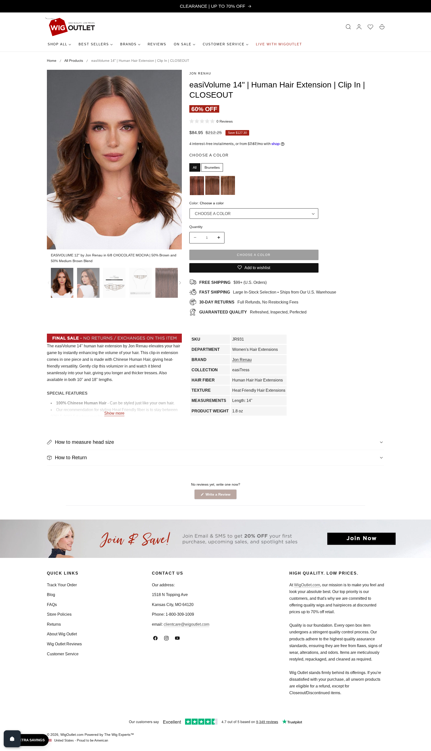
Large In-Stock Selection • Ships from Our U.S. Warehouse (267, 292)
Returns (54, 624)
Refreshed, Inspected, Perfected (253, 312)
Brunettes (212, 167)
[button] (348, 27)
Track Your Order (62, 585)
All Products (73, 61)
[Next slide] (180, 283)
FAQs (52, 604)
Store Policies (59, 614)
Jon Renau (200, 73)
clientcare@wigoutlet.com (186, 624)
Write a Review (219, 495)
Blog (51, 595)
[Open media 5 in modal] (172, 79)
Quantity (196, 226)
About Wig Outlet (62, 634)
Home (51, 61)
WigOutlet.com (307, 585)
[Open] (12, 738)
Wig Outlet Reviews (64, 644)
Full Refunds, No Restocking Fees (248, 302)
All (195, 167)
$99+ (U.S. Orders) (233, 282)
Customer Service (63, 654)
